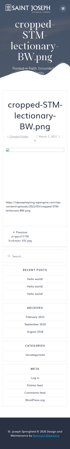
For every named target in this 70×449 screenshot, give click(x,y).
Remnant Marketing (46, 435)
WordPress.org (35, 400)
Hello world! (35, 279)
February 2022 (35, 317)
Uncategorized (35, 355)
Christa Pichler (19, 136)
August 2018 (35, 331)
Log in (35, 378)
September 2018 (35, 324)
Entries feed (35, 385)
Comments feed (35, 392)
